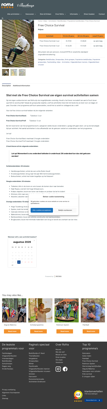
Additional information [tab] (21, 86)
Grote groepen (70, 59)
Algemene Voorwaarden (11, 393)
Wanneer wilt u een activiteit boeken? (22, 237)
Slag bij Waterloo (88, 369)
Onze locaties (61, 357)
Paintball (85, 358)
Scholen (32, 374)
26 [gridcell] (19, 262)
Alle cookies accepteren (42, 210)
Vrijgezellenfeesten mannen (39, 369)
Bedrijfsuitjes (62, 21)
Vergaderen (33, 358)
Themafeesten (34, 356)
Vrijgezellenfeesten (9, 356)
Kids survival (87, 374)
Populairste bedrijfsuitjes (76, 21)
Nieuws (58, 349)
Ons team (59, 360)
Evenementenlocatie (36, 379)
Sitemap (5, 398)
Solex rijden (86, 356)
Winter (31, 364)
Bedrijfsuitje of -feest (37, 353)
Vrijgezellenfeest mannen (78, 62)
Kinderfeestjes (7, 369)
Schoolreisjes (7, 364)
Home (40, 21)
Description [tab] (6, 86)
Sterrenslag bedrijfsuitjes (91, 366)
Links (4, 395)
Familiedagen (7, 353)
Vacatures (59, 362)
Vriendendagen (7, 358)
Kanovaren (33, 376)
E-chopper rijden (88, 376)
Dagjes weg (6, 366)
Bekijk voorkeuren (65, 210)
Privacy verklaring (8, 390)
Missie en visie (61, 355)
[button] (3, 18)
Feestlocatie (33, 366)
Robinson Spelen (88, 364)
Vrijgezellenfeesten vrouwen (39, 371)
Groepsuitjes (60, 59)
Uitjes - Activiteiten (49, 21)
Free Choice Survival (90, 361)
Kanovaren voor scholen (91, 371)
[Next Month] (34, 240)
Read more (12, 331)
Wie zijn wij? (60, 352)
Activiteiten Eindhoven (37, 382)
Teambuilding (51, 62)
